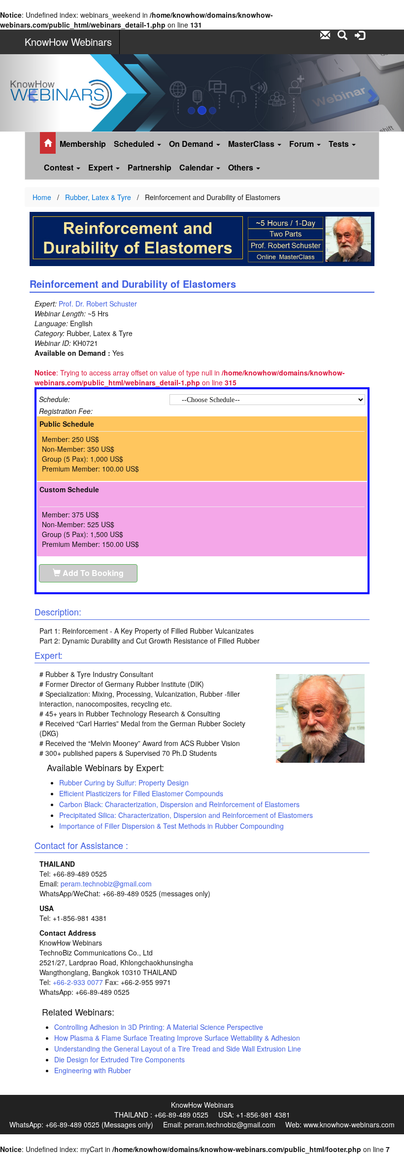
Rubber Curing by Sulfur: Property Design (124, 782)
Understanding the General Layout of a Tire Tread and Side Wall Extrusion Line (177, 1048)
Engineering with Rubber (92, 1070)
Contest (59, 167)
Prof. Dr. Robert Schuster (98, 303)
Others (241, 167)
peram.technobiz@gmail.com (106, 883)
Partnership (149, 167)
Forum (302, 143)
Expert (101, 167)
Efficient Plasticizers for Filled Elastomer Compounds (141, 793)
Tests (340, 143)
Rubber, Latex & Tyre (98, 197)
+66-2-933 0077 (78, 982)
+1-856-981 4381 (263, 1115)
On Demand (192, 143)
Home (42, 197)
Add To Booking (92, 572)
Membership (83, 143)
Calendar (197, 167)
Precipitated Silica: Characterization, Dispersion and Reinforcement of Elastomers (186, 815)
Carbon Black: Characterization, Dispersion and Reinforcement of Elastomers (179, 804)
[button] (30, 93)
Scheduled (135, 143)
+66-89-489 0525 (181, 1115)
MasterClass (252, 143)
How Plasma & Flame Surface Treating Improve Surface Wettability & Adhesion (177, 1038)
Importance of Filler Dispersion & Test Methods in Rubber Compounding (171, 826)
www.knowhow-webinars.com (349, 1124)
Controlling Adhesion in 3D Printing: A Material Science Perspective (158, 1027)
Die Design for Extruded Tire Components (119, 1059)
